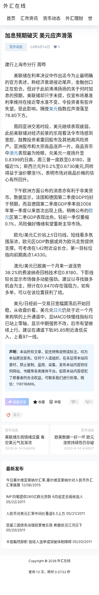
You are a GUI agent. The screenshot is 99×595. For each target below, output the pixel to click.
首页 (11, 18)
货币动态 (52, 18)
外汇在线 (63, 561)
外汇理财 (74, 18)
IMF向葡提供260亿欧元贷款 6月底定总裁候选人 (44, 496)
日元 (57, 310)
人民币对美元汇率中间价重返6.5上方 (35, 513)
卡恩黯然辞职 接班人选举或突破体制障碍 (39, 541)
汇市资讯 (29, 18)
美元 (53, 108)
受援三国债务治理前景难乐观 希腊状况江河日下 (44, 525)
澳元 (13, 153)
